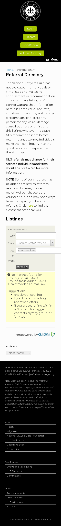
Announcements (16, 493)
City (12, 235)
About (8, 422)
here (29, 205)
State (11, 243)
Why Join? (12, 431)
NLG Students (14, 471)
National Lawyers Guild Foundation (26, 435)
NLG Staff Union (15, 440)
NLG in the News (15, 502)
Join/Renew (11, 462)
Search (23, 266)
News (8, 488)
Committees (14, 475)
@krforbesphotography (42, 374)
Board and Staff (15, 444)
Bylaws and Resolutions (19, 466)
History (10, 426)
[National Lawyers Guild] (30, 11)
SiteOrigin (47, 519)
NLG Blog (12, 506)
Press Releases (15, 497)
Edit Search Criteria (18, 229)
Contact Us (13, 449)
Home (9, 69)
